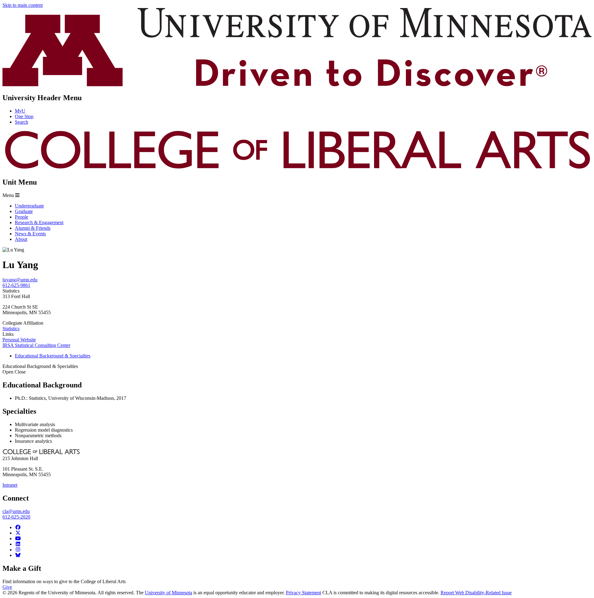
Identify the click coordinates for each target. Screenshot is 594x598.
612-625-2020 (16, 516)
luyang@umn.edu (19, 279)
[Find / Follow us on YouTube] (18, 538)
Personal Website (19, 339)
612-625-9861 (16, 285)
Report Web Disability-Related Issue (476, 592)
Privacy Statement (303, 592)
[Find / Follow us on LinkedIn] (18, 544)
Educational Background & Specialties (40, 369)
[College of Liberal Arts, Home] (297, 169)
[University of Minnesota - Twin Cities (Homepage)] (297, 84)
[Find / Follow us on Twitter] (18, 533)
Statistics (10, 328)
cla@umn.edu (16, 511)
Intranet (9, 485)
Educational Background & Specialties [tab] (52, 355)
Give (7, 587)
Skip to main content (22, 5)
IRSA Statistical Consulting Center (36, 345)
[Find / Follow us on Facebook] (18, 527)
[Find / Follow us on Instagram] (18, 549)
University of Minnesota (168, 592)
